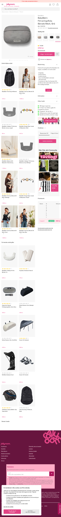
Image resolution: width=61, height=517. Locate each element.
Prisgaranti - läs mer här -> (46, 111)
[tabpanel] (18, 37)
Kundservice (4, 446)
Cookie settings (4, 456)
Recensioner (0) (44, 133)
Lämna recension (47, 141)
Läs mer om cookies (8, 506)
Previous (3, 37)
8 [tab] (21, 60)
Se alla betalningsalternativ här (45, 228)
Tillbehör (21, 12)
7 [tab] (19, 60)
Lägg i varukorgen (46, 54)
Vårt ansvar (3, 458)
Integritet (31, 453)
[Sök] (3, 9)
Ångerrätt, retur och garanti (35, 446)
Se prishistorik (41, 50)
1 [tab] (10, 60)
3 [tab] (13, 60)
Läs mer (48, 90)
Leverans (31, 448)
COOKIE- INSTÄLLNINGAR (30, 511)
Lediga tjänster (32, 458)
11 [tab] (25, 60)
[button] (2, 4)
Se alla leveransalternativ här (45, 230)
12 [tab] (27, 60)
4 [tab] (14, 60)
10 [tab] (24, 60)
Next (33, 37)
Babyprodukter (5, 12)
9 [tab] (22, 60)
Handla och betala (33, 451)
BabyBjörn (41, 15)
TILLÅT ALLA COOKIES (12, 511)
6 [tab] (18, 60)
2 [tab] (11, 60)
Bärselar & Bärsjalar (13, 12)
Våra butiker (31, 456)
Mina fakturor (4, 451)
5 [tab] (16, 60)
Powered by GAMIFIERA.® (44, 192)
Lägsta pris (51, 221)
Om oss (2, 460)
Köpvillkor (3, 448)
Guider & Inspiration (5, 453)
